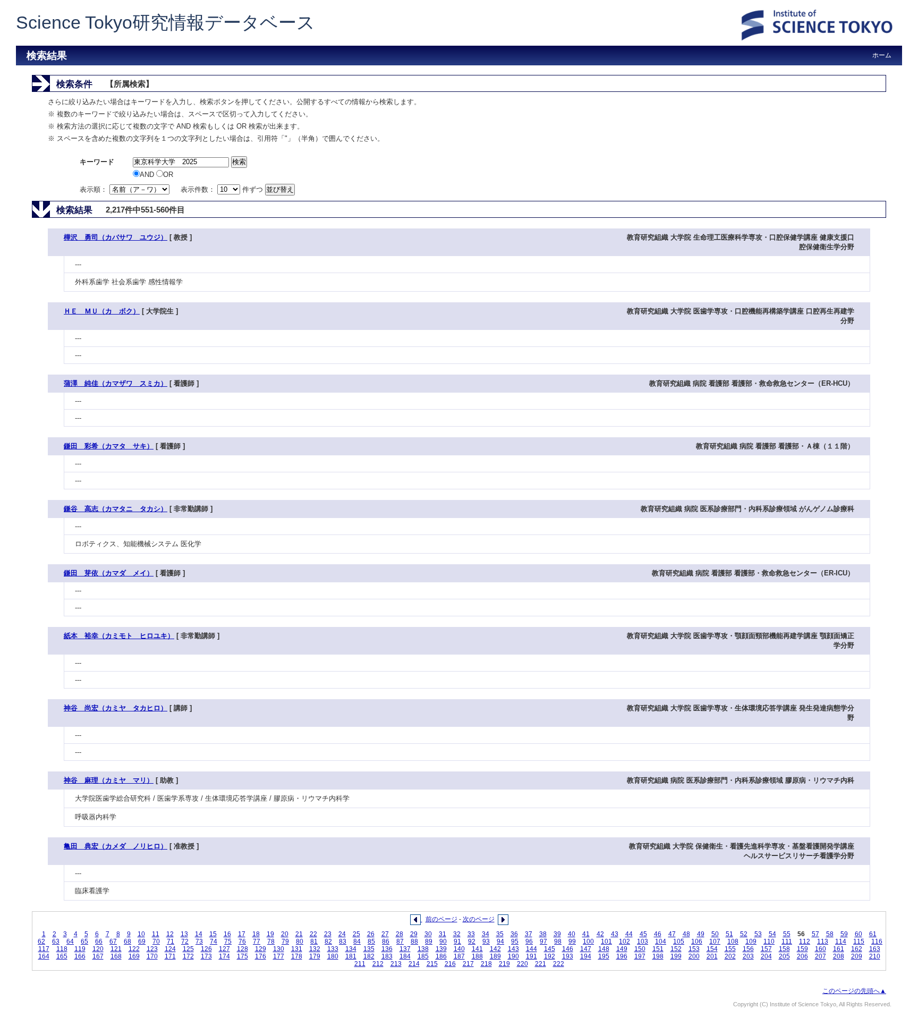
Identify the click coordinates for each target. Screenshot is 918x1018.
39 (557, 934)
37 (528, 934)
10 (141, 934)
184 (405, 956)
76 (242, 941)
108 (732, 941)
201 (712, 956)
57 (815, 934)
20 (284, 934)
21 (299, 934)
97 (543, 941)
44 (629, 934)
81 (314, 941)
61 (873, 934)
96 (529, 941)
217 (468, 964)
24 (342, 934)
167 (98, 956)
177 (278, 956)
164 (43, 956)
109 (750, 941)
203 (748, 956)
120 (98, 949)
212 (378, 964)
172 (188, 956)
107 (714, 941)
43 (614, 934)
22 (313, 934)
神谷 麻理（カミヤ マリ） (109, 780)
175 (242, 956)
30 (428, 934)
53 (758, 934)
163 (874, 949)
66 (99, 941)
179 (314, 956)
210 (874, 956)
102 (624, 941)
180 (332, 956)
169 (134, 956)
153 (694, 949)
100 (588, 941)
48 (686, 934)
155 (730, 949)
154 (712, 949)
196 (621, 956)
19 (270, 934)
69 (142, 941)
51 (729, 934)
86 (385, 941)
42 (600, 934)
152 (676, 949)
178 (296, 956)
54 (772, 934)
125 (188, 949)
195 (603, 956)
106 (696, 941)
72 (185, 941)
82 (328, 941)
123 (152, 949)
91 (457, 941)
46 (657, 934)
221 (540, 964)
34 (485, 934)
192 (549, 956)
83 (342, 941)
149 (621, 949)
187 (459, 956)
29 (414, 934)
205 (784, 956)
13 (184, 934)
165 (61, 956)
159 (802, 949)
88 (414, 941)
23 (328, 934)
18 (256, 934)
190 (513, 956)
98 (558, 941)
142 (495, 949)
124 (170, 949)
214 (414, 964)
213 (396, 964)
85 (371, 941)
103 (642, 941)
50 (715, 934)
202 (730, 956)
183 (387, 956)
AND (148, 175)
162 (856, 949)
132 (314, 949)
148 (603, 949)
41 (586, 934)
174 (224, 956)
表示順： (94, 189)
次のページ (479, 919)
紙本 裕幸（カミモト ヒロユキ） (119, 636)
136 (387, 949)
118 (61, 949)
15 (213, 934)
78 (271, 941)
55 (786, 934)
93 (486, 941)
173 (206, 956)
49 (700, 934)
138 (423, 949)
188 (477, 956)
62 (41, 941)
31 (442, 934)
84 (357, 941)
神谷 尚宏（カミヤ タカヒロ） (115, 708)
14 (198, 934)
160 (820, 949)
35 (500, 934)
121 (116, 949)
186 (441, 956)
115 (858, 941)
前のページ (441, 919)
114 (840, 941)
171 (170, 956)
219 (504, 964)
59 (844, 934)
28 (399, 934)
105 (678, 941)
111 (786, 941)
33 (471, 934)
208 (838, 956)
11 (155, 934)
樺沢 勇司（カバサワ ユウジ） (115, 237)
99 (572, 941)
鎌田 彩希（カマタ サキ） (109, 446)
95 (514, 941)
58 (830, 934)
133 (332, 949)
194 (585, 956)
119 (80, 949)
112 (804, 941)
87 (400, 941)
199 (676, 956)
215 (432, 964)
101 (606, 941)
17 (241, 934)
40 (571, 934)
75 (228, 941)
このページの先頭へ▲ (854, 991)
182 (369, 956)
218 (486, 964)
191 (531, 956)
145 (549, 949)
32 (457, 934)
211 (360, 964)
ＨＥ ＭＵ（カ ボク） (102, 311)
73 (199, 941)
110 (769, 941)
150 (639, 949)
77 (256, 941)
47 (672, 934)
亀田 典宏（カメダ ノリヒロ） (115, 846)
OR (168, 175)
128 (242, 949)
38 (543, 934)
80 (299, 941)
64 (70, 941)
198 (658, 956)
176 (260, 956)
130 (278, 949)
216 (450, 964)
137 (405, 949)
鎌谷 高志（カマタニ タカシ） (115, 509)
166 (80, 956)
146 (567, 949)
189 (495, 956)
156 (748, 949)
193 (567, 956)
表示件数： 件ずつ (223, 189)
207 (820, 956)
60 (858, 934)
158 (784, 949)
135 (369, 949)
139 (441, 949)
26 (371, 934)
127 (224, 949)
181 (350, 956)
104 (660, 941)
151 (658, 949)
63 (56, 941)
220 (522, 964)
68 (127, 941)
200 (694, 956)
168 (116, 956)
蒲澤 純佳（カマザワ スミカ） (115, 383)
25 (356, 934)
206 (802, 956)
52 (743, 934)
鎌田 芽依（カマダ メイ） (109, 573)
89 (428, 941)
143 (513, 949)
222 (558, 964)
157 (766, 949)
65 (84, 941)
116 (876, 941)
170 (152, 956)
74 (213, 941)
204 (766, 956)
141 (477, 949)
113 (822, 941)
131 (296, 949)
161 (838, 949)
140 (459, 949)
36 (514, 934)
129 (260, 949)
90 (443, 941)
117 (43, 949)
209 (856, 956)
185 (423, 956)
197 (639, 956)
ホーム (881, 55)
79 (285, 941)
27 (385, 934)
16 (227, 934)
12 (170, 934)
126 (206, 949)
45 (643, 934)
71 (170, 941)
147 (585, 949)
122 (134, 949)
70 (156, 941)
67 (113, 941)
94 (500, 941)
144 (531, 949)
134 (350, 949)
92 (471, 941)
